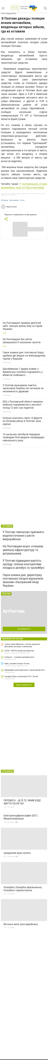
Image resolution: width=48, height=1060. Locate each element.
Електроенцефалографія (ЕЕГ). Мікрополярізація (21, 817)
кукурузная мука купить (17, 852)
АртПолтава (14, 611)
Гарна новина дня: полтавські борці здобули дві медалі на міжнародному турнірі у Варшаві (24, 355)
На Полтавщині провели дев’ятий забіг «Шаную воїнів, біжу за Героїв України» (22, 326)
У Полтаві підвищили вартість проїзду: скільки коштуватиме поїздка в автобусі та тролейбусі (23, 564)
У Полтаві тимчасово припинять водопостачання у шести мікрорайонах (23, 535)
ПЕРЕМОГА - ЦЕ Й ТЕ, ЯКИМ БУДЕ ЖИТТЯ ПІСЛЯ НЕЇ (22, 802)
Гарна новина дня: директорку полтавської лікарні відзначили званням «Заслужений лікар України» (23, 580)
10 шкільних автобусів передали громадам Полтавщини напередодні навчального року (23, 437)
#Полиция (4, 200)
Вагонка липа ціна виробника (21, 924)
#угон (22, 200)
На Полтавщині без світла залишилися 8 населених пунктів (22, 341)
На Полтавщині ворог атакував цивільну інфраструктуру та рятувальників (23, 549)
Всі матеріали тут (24, 629)
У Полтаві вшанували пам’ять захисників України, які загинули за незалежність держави (23, 388)
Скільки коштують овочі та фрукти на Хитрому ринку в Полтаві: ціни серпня (22, 421)
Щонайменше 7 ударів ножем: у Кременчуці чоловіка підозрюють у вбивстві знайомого (23, 371)
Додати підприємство (24, 685)
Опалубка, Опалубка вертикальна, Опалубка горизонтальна (23, 889)
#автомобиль (14, 200)
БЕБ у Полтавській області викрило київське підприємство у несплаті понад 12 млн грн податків (23, 404)
